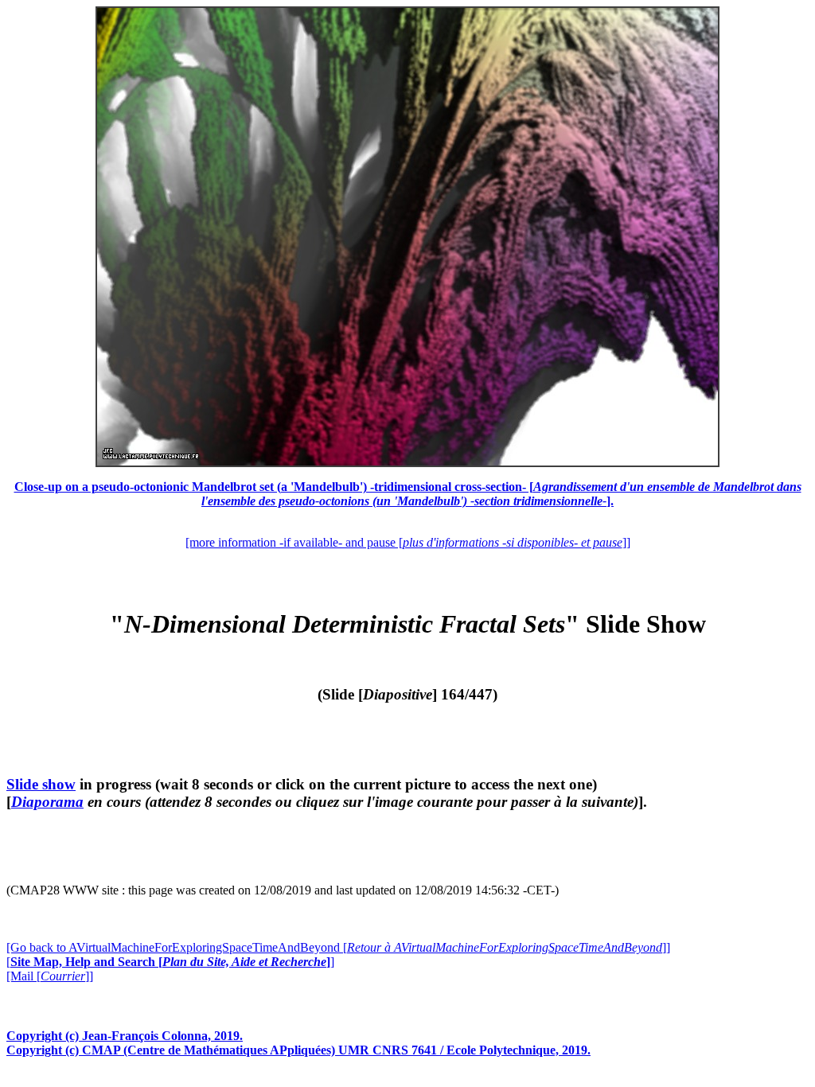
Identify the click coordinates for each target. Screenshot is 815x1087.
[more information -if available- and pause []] (407, 542)
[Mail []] (49, 976)
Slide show (41, 784)
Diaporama (47, 801)
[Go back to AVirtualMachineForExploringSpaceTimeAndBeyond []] (338, 947)
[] (170, 961)
